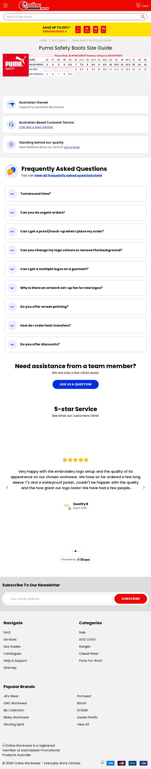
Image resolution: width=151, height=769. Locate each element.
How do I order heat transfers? (45, 325)
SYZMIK (82, 710)
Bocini (81, 703)
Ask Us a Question (75, 384)
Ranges (84, 646)
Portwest (84, 696)
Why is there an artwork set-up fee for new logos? (61, 288)
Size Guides (12, 646)
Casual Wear (89, 653)
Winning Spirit (14, 724)
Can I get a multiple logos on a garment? (54, 269)
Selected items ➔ (54, 31)
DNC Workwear (15, 703)
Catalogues (12, 653)
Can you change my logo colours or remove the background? (71, 250)
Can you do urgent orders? (42, 212)
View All (83, 724)
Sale (82, 632)
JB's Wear (11, 696)
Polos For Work (90, 660)
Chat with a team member (36, 127)
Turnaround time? (35, 193)
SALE (7, 632)
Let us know (72, 147)
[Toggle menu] (5, 5)
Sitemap (10, 667)
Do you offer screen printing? (44, 306)
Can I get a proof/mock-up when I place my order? (62, 231)
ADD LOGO (87, 639)
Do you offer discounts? (40, 344)
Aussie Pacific (87, 717)
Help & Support (15, 660)
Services (10, 639)
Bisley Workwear (16, 717)
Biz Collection (14, 710)
